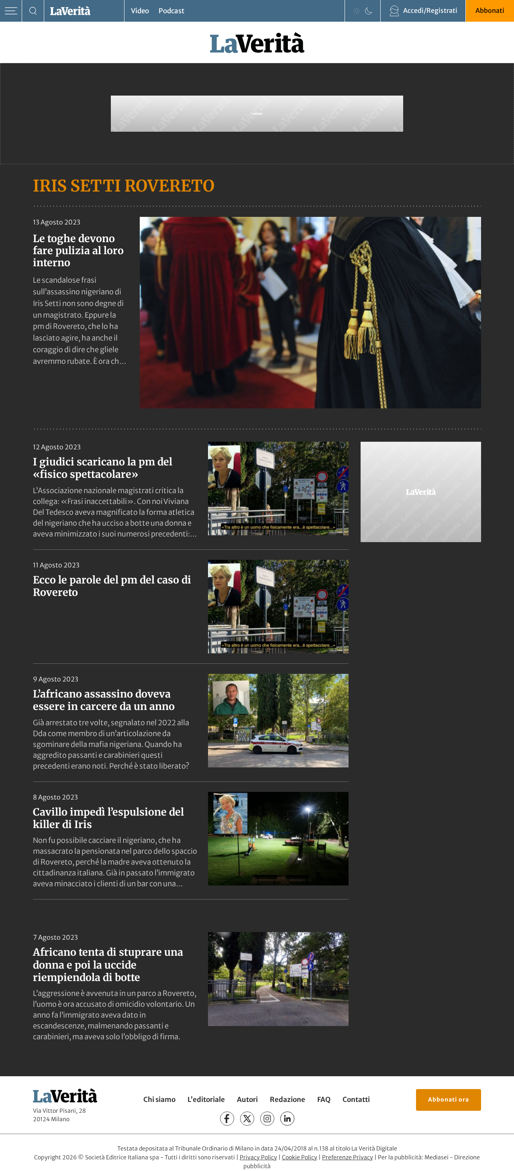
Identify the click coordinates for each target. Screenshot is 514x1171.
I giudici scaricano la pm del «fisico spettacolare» (102, 468)
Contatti (356, 1099)
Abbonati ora (448, 1099)
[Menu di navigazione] (11, 11)
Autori (247, 1099)
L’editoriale (206, 1099)
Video (140, 10)
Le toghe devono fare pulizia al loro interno (78, 250)
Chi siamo (159, 1099)
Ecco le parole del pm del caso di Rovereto (112, 586)
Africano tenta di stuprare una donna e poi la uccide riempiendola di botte (108, 965)
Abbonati (489, 10)
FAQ (323, 1099)
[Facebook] (227, 1119)
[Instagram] (267, 1119)
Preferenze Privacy (347, 1157)
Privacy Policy (258, 1157)
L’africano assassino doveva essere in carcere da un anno (104, 700)
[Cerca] (33, 11)
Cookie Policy (299, 1157)
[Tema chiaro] (356, 11)
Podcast (171, 10)
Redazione (287, 1099)
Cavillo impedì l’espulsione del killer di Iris (108, 818)
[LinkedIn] (287, 1119)
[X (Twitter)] (247, 1119)
